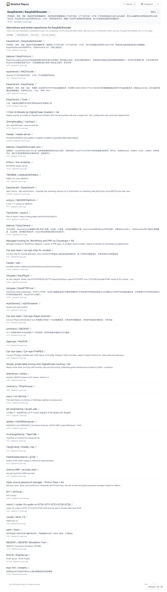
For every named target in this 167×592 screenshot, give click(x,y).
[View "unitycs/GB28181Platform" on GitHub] (37, 200)
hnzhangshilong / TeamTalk (21, 434)
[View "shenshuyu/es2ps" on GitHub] (28, 374)
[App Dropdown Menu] (158, 4)
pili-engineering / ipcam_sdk (21, 409)
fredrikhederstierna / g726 (20, 457)
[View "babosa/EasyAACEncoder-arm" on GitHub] (42, 147)
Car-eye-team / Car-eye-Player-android (28, 316)
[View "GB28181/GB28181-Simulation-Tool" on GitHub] (47, 542)
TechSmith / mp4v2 (17, 212)
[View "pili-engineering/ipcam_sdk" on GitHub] (39, 409)
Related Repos (20, 4)
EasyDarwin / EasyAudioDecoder (24, 41)
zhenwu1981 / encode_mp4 (21, 469)
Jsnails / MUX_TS (15, 517)
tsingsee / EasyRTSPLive (19, 288)
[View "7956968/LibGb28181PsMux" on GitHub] (40, 175)
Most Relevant (22, 35)
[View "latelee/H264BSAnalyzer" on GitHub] (36, 422)
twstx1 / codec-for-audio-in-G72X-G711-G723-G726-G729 (38, 504)
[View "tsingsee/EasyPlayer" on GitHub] (31, 276)
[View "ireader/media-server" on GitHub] (32, 134)
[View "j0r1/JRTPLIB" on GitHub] (23, 492)
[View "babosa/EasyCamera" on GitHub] (32, 225)
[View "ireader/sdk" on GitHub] (21, 263)
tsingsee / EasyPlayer (18, 275)
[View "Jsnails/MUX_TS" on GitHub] (27, 517)
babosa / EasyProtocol (18, 56)
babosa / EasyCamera (18, 225)
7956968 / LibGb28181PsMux (22, 174)
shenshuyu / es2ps (16, 373)
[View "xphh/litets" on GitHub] (21, 530)
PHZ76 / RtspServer (17, 555)
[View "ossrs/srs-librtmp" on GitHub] (28, 396)
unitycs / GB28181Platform (20, 200)
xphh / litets (12, 529)
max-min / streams (16, 567)
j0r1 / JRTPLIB (14, 491)
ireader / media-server (18, 134)
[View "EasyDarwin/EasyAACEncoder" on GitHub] (49, 12)
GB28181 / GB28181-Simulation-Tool (26, 542)
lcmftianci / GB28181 (17, 328)
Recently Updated (48, 35)
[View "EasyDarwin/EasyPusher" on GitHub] (36, 84)
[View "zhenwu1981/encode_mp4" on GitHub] (38, 470)
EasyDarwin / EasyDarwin (20, 187)
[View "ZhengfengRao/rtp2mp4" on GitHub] (36, 122)
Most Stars (35, 35)
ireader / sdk (13, 263)
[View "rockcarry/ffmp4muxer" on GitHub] (34, 386)
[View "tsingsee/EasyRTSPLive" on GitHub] (35, 288)
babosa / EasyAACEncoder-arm (23, 147)
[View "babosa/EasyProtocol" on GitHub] (33, 56)
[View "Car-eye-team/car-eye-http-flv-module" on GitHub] (52, 250)
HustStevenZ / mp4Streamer (22, 303)
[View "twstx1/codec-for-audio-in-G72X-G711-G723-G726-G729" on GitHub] (72, 504)
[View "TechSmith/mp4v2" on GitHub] (30, 213)
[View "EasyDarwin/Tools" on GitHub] (29, 99)
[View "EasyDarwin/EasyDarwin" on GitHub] (36, 188)
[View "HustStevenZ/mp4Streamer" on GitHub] (39, 303)
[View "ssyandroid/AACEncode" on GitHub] (35, 72)
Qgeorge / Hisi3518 (16, 341)
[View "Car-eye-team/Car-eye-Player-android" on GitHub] (51, 316)
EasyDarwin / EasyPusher (20, 84)
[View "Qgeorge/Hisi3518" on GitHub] (29, 341)
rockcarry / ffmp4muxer (19, 386)
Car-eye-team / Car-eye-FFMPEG (24, 351)
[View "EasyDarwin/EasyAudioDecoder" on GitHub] (44, 41)
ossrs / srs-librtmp (16, 396)
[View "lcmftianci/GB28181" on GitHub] (30, 329)
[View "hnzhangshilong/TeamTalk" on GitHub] (38, 434)
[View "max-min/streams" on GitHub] (29, 568)
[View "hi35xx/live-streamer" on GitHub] (32, 162)
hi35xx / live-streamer (18, 162)
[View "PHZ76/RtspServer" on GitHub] (29, 555)
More (153, 12)
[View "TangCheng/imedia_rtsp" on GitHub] (36, 447)
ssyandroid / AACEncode (20, 71)
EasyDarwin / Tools (16, 99)
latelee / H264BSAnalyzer (20, 421)
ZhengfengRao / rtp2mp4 (20, 121)
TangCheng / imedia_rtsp (20, 447)
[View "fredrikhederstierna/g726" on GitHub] (37, 457)
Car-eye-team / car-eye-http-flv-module (28, 250)
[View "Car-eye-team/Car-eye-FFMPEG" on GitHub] (45, 351)
